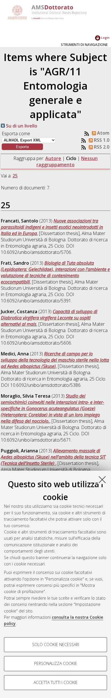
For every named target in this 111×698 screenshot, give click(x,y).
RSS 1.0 (101, 140)
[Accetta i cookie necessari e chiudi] (102, 479)
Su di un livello (21, 126)
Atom (102, 133)
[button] (22, 146)
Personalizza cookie (55, 663)
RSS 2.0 (101, 147)
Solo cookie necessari (55, 644)
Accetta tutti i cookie (56, 682)
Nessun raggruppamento (67, 161)
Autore (53, 158)
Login (105, 37)
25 (15, 176)
